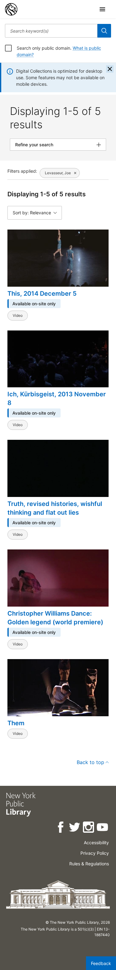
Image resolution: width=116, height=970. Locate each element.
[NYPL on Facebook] (61, 828)
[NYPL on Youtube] (103, 828)
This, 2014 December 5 (42, 293)
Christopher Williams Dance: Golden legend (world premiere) (55, 618)
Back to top (90, 762)
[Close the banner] (110, 69)
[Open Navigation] (102, 9)
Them (15, 723)
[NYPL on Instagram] (89, 828)
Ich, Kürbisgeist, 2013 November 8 (56, 398)
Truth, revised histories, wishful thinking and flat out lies (54, 508)
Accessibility (96, 842)
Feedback (101, 963)
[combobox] (51, 31)
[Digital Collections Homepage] (11, 9)
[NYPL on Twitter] (75, 828)
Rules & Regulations (89, 863)
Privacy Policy (94, 853)
